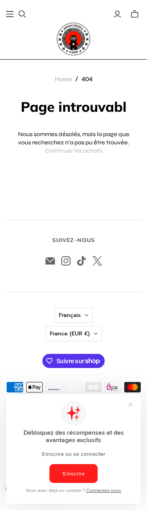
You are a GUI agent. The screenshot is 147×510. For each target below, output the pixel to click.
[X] (97, 261)
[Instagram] (66, 261)
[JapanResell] (73, 39)
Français (70, 315)
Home (63, 79)
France (70, 334)
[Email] (50, 261)
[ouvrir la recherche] (22, 14)
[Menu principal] (10, 14)
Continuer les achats (73, 150)
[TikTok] (81, 261)
